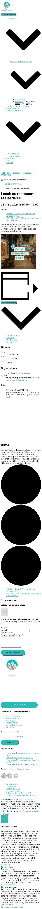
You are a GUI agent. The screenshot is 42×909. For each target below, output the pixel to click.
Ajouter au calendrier (9, 303)
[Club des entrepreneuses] (7, 12)
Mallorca (19, 102)
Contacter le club (14, 725)
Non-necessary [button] (8, 885)
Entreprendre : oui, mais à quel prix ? (23, 764)
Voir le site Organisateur (17, 380)
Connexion (11, 786)
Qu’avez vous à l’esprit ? (12, 635)
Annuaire (10, 158)
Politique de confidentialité (18, 793)
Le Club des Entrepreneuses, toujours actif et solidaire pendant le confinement (22, 760)
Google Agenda (13, 335)
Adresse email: (8, 736)
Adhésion (14, 154)
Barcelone (20, 99)
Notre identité (12, 108)
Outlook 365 (11, 340)
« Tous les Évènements (11, 184)
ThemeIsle (28, 799)
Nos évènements (13, 716)
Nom (4, 628)
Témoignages (12, 723)
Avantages (15, 156)
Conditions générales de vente (20, 795)
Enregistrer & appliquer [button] (12, 907)
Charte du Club (13, 789)
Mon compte (12, 784)
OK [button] (37, 811)
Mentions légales (13, 791)
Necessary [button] (5, 865)
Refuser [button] (5, 814)
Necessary (8, 867)
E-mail (4, 630)
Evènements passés (19, 106)
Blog (8, 160)
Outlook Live (12, 342)
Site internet (7, 633)
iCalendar (10, 338)
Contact (9, 163)
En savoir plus (29, 811)
